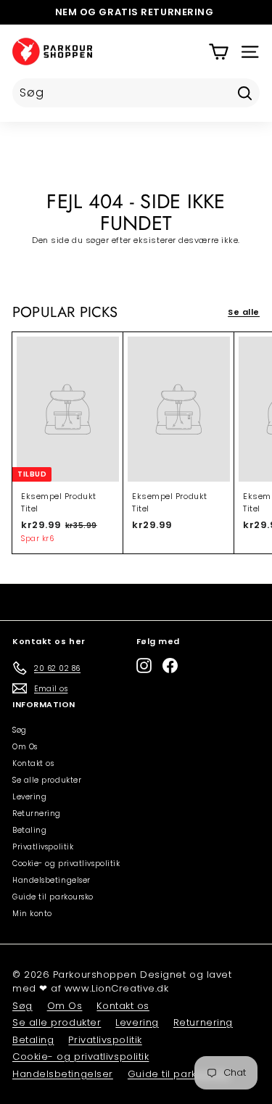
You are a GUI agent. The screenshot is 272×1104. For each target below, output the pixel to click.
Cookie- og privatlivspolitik (66, 863)
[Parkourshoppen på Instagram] (144, 665)
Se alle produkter (46, 780)
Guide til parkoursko (53, 896)
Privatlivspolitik (42, 846)
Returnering (36, 813)
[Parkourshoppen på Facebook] (170, 665)
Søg (19, 730)
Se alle (244, 312)
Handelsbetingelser (51, 880)
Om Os (25, 746)
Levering (29, 796)
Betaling (29, 830)
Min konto (32, 913)
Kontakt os (33, 763)
